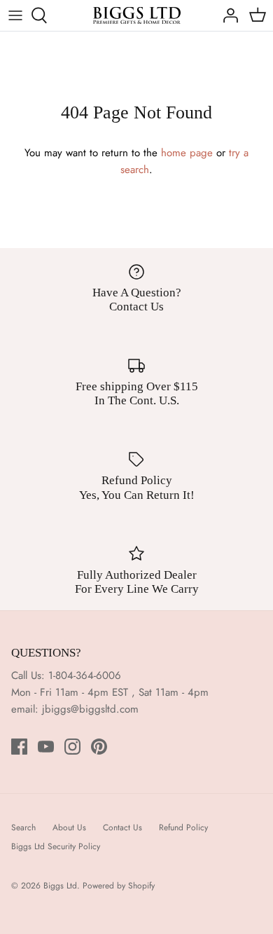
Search (23, 827)
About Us (69, 827)
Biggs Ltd (60, 885)
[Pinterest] (99, 747)
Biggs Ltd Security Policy (55, 846)
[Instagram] (72, 747)
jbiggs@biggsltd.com (90, 709)
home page (187, 152)
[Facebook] (19, 747)
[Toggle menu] (15, 15)
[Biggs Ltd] (137, 15)
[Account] (226, 15)
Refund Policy (183, 827)
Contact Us (122, 827)
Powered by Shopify (119, 885)
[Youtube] (46, 747)
